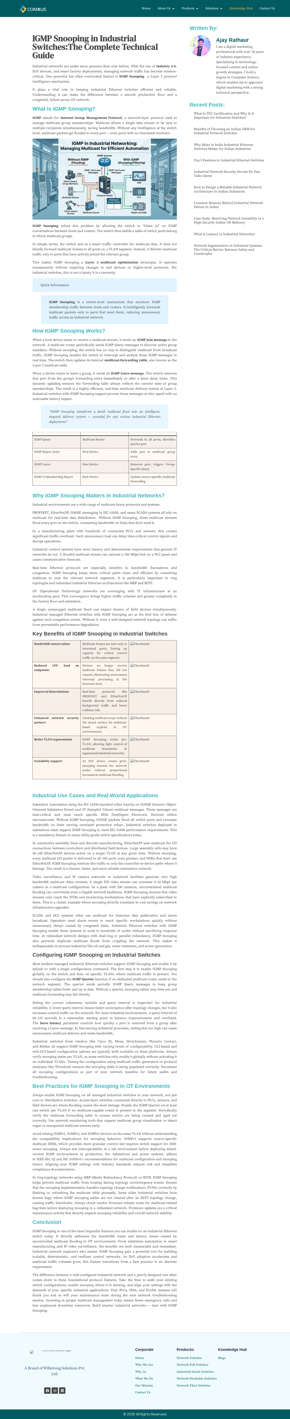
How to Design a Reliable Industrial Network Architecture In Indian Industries (228, 189)
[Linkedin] (62, 1390)
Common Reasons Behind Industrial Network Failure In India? (228, 205)
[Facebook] (47, 1390)
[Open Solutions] (221, 8)
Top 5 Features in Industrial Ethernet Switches (229, 160)
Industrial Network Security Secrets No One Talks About (227, 174)
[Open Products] (197, 8)
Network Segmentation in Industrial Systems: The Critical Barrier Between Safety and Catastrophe (228, 249)
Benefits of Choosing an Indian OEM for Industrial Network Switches (224, 131)
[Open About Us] (173, 8)
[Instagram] (55, 1390)
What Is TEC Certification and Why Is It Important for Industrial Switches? (224, 115)
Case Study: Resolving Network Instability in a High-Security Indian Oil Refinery (229, 220)
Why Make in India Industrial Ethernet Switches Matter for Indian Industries (223, 147)
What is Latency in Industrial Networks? (224, 234)
